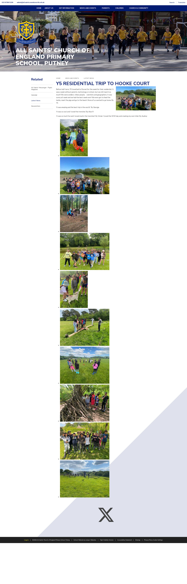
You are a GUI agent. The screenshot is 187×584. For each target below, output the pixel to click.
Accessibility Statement (124, 540)
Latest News (89, 78)
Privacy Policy (148, 540)
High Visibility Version (106, 540)
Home (58, 78)
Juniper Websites (91, 540)
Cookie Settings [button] (158, 540)
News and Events (72, 78)
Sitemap (137, 540)
